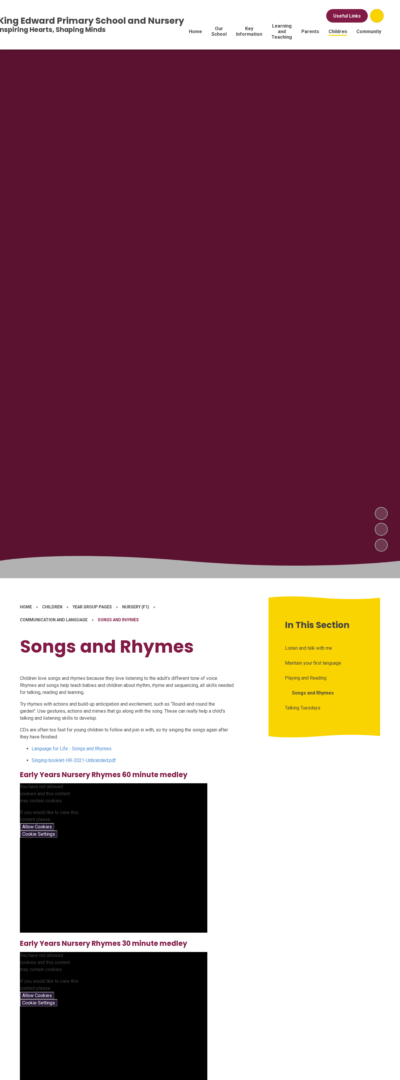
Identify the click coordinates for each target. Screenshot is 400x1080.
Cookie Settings (38, 834)
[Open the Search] (377, 16)
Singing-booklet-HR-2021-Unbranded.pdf (74, 760)
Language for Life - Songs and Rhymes (72, 748)
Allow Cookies (37, 827)
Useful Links (347, 16)
